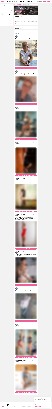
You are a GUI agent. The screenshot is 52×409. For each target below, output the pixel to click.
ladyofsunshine (21, 35)
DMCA (12, 406)
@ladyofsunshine (17, 17)
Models (20, 4)
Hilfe (24, 1)
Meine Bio (17, 19)
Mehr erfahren (37, 404)
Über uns (11, 1)
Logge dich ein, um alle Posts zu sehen (26, 67)
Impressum (20, 406)
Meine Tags (22, 19)
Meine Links (28, 19)
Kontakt (21, 1)
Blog (7, 1)
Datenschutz (16, 406)
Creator (28, 1)
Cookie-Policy (24, 406)
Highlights (16, 26)
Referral (33, 406)
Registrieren (39, 1)
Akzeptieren (38, 406)
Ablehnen (41, 404)
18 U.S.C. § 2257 (29, 406)
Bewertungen (34, 19)
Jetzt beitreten (6, 23)
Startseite (16, 4)
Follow (16, 11)
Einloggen (46, 1)
